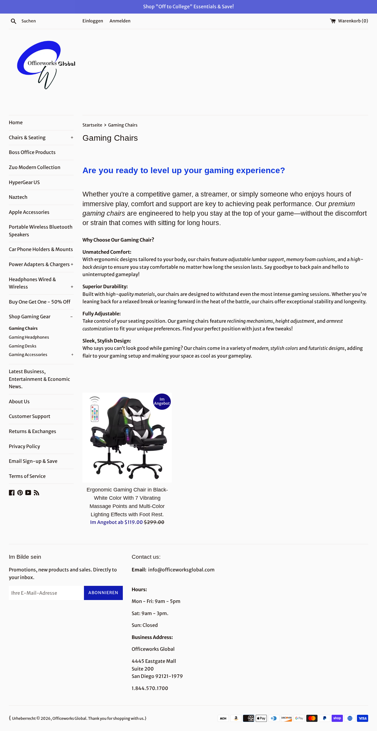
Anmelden (120, 21)
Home (16, 122)
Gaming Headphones (29, 337)
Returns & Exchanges (32, 431)
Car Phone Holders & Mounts (41, 249)
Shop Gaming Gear (41, 316)
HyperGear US (24, 182)
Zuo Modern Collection (34, 167)
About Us (19, 401)
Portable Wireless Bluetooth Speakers (40, 230)
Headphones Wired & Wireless (41, 283)
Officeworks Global (69, 718)
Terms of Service (27, 476)
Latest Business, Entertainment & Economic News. (39, 378)
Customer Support (29, 416)
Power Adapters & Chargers (41, 264)
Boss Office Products (32, 152)
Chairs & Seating (41, 137)
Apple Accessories (29, 212)
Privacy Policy (24, 446)
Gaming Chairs (23, 328)
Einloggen (92, 21)
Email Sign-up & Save (33, 461)
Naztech (18, 197)
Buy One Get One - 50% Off (39, 302)
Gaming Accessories (41, 354)
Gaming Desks (23, 346)
